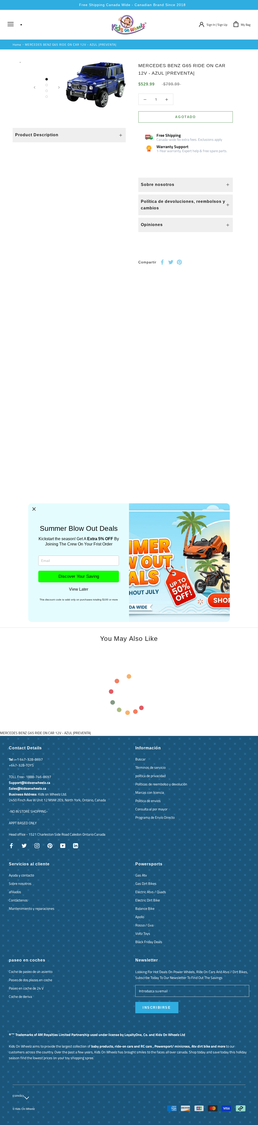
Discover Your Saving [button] (78, 576)
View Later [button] (78, 589)
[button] (34, 509)
